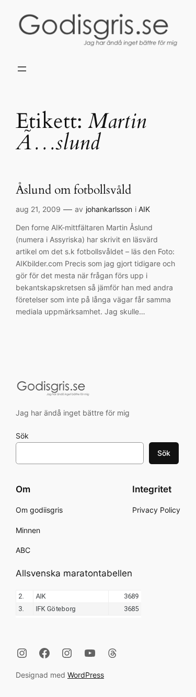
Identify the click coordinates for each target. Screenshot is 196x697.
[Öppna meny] (22, 69)
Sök (22, 435)
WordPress (85, 674)
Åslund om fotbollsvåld (73, 190)
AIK (144, 209)
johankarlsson (109, 209)
